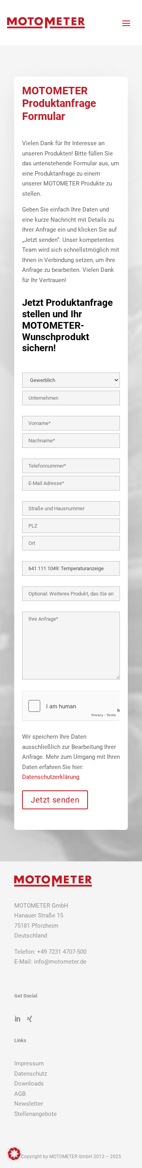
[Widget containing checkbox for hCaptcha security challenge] (71, 706)
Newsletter (28, 1103)
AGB (20, 1093)
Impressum (29, 1063)
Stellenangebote (35, 1113)
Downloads (29, 1083)
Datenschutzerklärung (50, 777)
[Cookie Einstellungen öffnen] (14, 1158)
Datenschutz (30, 1073)
